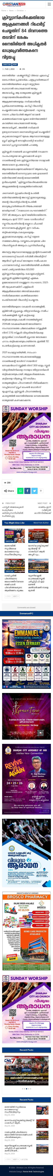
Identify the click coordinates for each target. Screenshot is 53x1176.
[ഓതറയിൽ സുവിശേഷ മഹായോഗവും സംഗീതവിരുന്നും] (15, 536)
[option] (26, 1072)
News (15, 64)
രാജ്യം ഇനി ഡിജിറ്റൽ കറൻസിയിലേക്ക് (42, 510)
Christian (7, 64)
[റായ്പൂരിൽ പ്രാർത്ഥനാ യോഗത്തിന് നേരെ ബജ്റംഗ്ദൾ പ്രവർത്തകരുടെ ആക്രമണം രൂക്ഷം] (15, 566)
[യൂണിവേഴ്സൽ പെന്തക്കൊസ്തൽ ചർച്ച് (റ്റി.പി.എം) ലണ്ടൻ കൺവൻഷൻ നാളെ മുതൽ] (38, 566)
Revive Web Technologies (33, 1172)
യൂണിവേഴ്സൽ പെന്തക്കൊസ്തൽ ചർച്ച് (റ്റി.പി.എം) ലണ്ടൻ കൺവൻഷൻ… (26, 1079)
